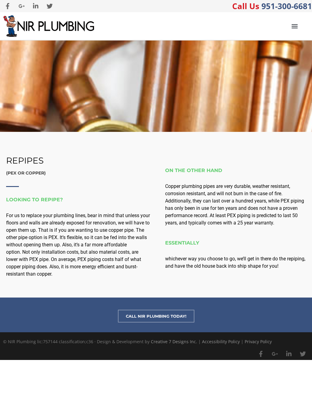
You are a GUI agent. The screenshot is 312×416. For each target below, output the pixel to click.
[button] (294, 26)
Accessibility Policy (221, 341)
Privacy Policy (258, 341)
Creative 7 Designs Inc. (174, 341)
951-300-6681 (272, 6)
